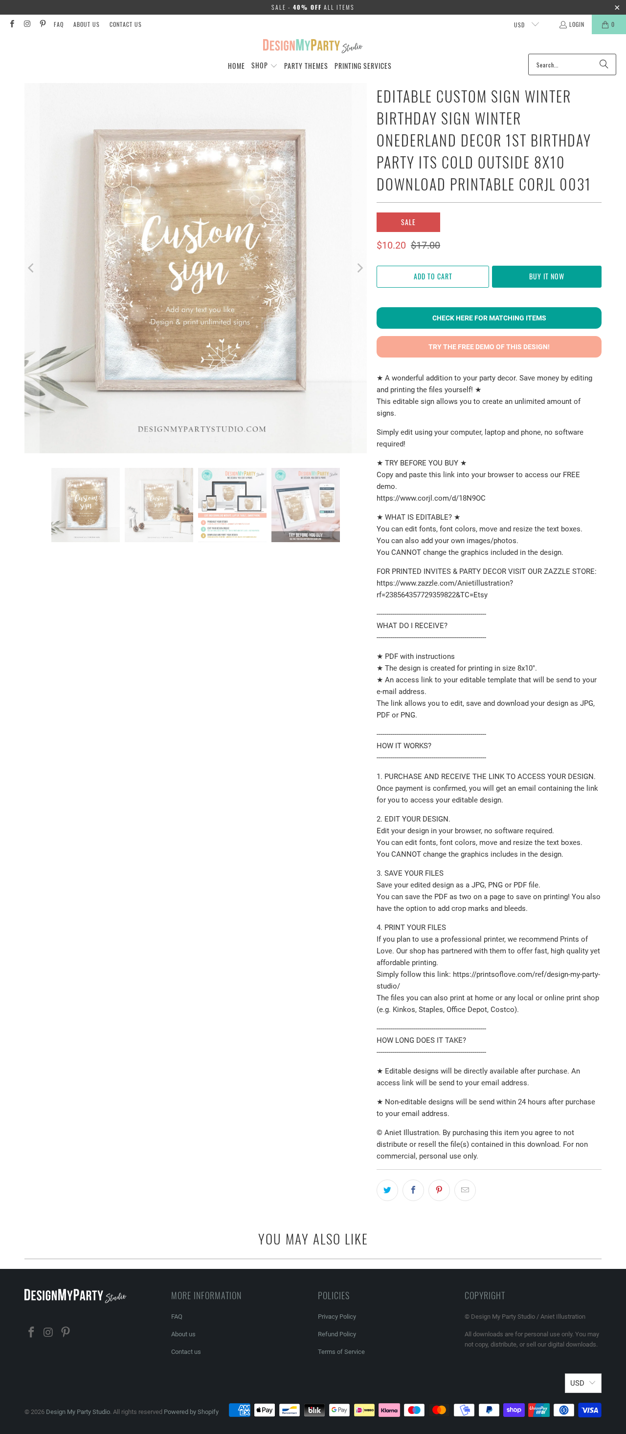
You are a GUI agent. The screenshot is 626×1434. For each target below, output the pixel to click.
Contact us (126, 24)
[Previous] (32, 268)
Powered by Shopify (191, 1411)
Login (576, 24)
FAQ (59, 24)
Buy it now (546, 276)
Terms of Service (341, 1351)
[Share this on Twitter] (387, 1190)
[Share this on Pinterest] (439, 1190)
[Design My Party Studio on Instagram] (26, 24)
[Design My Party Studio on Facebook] (11, 24)
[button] (264, 66)
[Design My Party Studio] (313, 46)
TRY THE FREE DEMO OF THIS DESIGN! (489, 347)
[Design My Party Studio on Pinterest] (42, 24)
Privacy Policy (337, 1316)
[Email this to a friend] (465, 1190)
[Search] (604, 64)
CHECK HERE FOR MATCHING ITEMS (489, 318)
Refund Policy (337, 1334)
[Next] (359, 268)
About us (86, 24)
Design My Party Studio (78, 1411)
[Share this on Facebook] (413, 1190)
